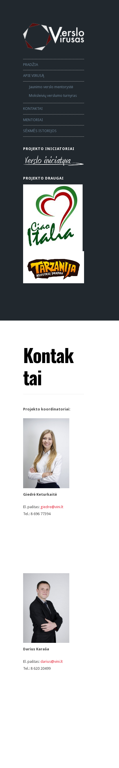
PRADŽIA (30, 64)
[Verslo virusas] (53, 36)
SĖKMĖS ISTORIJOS (40, 131)
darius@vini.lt (51, 661)
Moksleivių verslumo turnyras (53, 95)
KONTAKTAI (33, 108)
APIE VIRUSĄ (33, 75)
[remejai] (53, 217)
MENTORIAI (33, 120)
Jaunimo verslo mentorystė (51, 87)
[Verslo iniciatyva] (53, 160)
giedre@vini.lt (51, 507)
